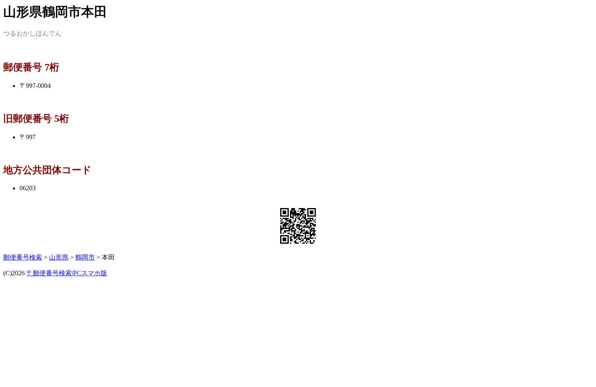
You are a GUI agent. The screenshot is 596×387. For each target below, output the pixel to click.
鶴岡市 (85, 257)
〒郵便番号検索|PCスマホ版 (66, 273)
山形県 (59, 257)
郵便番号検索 (22, 257)
